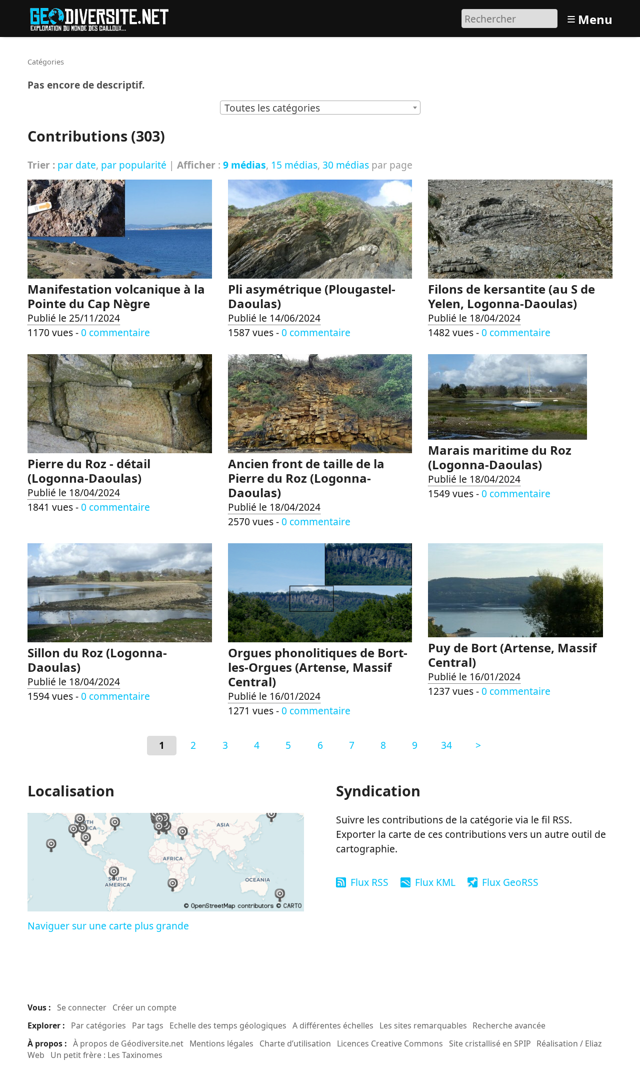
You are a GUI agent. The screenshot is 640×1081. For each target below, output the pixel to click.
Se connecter (81, 1007)
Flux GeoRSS (510, 882)
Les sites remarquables (423, 1025)
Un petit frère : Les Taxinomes (106, 1054)
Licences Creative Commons (390, 1043)
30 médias (345, 165)
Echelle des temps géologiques (228, 1025)
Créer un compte (144, 1007)
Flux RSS (369, 882)
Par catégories (98, 1025)
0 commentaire (115, 332)
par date (77, 165)
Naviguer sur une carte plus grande (108, 925)
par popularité (133, 165)
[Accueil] (104, 17)
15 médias (294, 165)
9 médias (244, 165)
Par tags (148, 1025)
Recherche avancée (509, 1025)
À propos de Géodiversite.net (128, 1043)
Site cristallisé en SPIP (490, 1043)
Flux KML (435, 882)
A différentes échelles (333, 1025)
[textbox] (320, 108)
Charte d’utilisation (295, 1043)
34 (446, 745)
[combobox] (320, 108)
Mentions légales (222, 1043)
